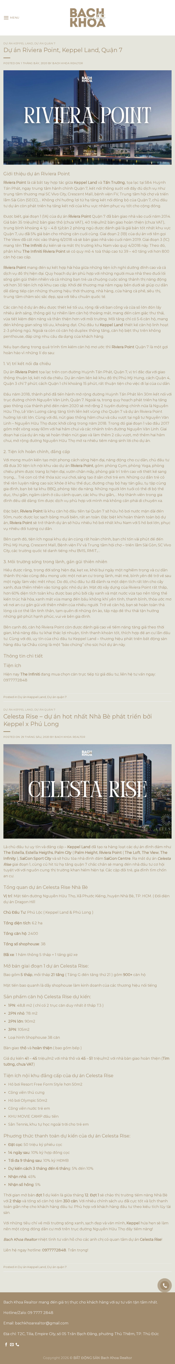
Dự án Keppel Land (18, 43)
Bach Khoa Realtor (67, 63)
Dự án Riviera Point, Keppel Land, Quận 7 (62, 49)
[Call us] (17, 1345)
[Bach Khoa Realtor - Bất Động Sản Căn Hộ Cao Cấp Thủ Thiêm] (87, 18)
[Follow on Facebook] (6, 1345)
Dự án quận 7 (45, 43)
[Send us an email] (12, 1345)
